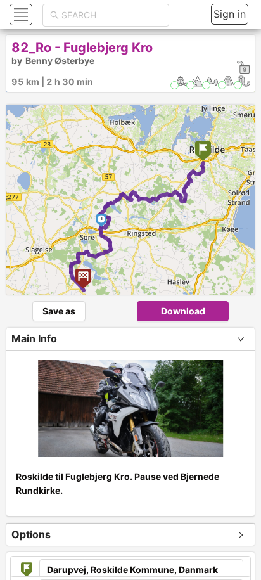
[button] (19, 14)
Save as (58, 311)
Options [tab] (31, 534)
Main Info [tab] (34, 338)
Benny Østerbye (59, 60)
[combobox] (111, 15)
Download (183, 311)
